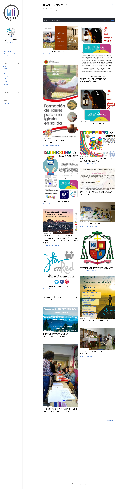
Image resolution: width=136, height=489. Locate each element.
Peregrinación (53, 11)
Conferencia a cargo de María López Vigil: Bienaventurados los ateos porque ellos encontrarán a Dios (60, 239)
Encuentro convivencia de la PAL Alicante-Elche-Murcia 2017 (60, 410)
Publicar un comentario (54, 53)
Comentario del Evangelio (75, 11)
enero (6, 81)
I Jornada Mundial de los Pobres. (96, 268)
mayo (6, 71)
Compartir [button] (45, 53)
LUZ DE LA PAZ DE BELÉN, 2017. (93, 123)
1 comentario (89, 356)
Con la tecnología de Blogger (80, 484)
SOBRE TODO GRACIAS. (90, 223)
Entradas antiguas (109, 420)
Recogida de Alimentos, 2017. (57, 201)
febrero (7, 78)
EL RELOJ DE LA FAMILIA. (54, 51)
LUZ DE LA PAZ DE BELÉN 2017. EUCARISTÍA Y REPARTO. (93, 80)
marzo (7, 76)
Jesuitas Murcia (11, 39)
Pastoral (62, 11)
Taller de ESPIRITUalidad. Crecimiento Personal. (56, 335)
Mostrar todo (109, 20)
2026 (5, 66)
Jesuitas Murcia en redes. (55, 286)
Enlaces (5, 106)
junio (6, 68)
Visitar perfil (11, 42)
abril (6, 73)
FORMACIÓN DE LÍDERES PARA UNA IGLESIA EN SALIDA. (59, 141)
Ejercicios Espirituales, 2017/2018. (96, 320)
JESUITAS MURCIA (55, 5)
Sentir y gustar (7, 103)
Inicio (45, 11)
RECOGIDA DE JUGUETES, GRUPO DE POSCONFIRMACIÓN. (96, 159)
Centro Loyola (7, 51)
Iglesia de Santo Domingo (93, 11)
